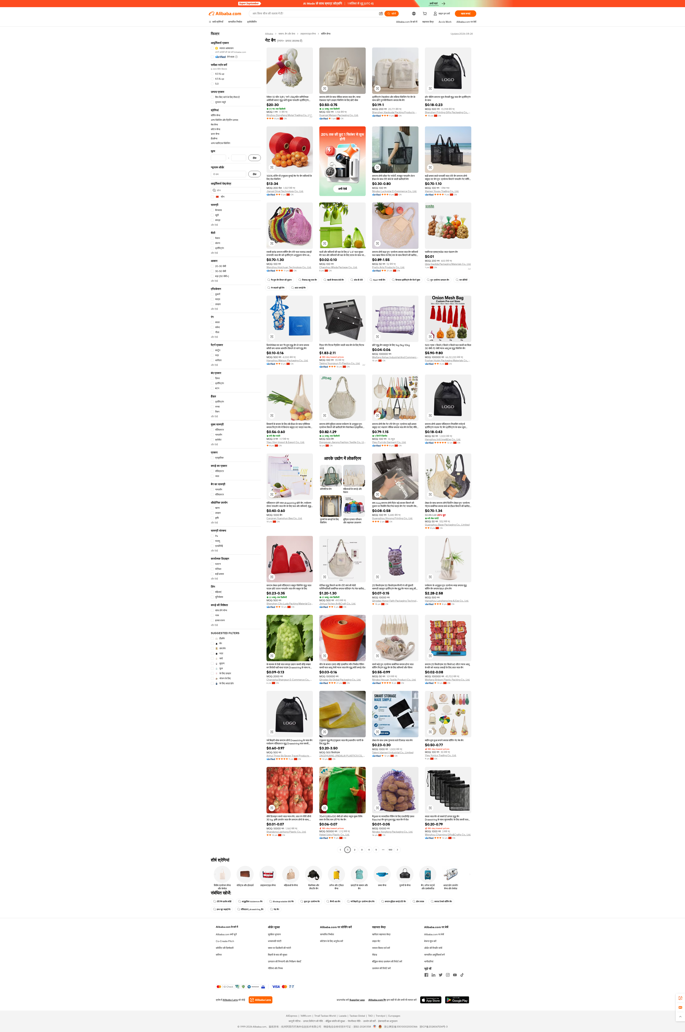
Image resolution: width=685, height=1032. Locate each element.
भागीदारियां (428, 961)
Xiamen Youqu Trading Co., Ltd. (442, 191)
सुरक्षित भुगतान (274, 934)
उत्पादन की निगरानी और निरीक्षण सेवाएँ (284, 961)
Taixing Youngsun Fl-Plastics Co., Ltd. (339, 363)
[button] (381, 13)
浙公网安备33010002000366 (400, 1026)
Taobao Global (357, 1015)
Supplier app (357, 999)
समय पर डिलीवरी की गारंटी (279, 947)
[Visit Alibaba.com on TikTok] (462, 975)
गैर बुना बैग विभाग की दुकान (281, 280)
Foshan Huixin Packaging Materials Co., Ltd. (448, 360)
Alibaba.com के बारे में (227, 926)
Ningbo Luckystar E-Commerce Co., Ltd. (394, 191)
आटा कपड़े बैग (300, 288)
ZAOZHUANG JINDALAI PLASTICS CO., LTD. (342, 755)
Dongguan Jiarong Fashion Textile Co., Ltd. (342, 442)
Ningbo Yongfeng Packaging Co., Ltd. (392, 831)
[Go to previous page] (340, 850)
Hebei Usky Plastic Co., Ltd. (334, 834)
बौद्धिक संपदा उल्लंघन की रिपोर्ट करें (387, 961)
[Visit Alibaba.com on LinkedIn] (433, 975)
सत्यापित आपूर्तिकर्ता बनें (434, 954)
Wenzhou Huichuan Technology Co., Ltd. (289, 267)
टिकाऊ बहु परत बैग (309, 280)
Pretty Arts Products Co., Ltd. (388, 267)
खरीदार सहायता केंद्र (381, 934)
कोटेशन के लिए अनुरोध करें (331, 941)
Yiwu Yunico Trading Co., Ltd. (440, 755)
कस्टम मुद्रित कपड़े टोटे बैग (395, 901)
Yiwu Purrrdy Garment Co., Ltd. (389, 442)
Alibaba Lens (230, 999)
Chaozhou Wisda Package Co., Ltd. (338, 267)
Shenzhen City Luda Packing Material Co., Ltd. (290, 603)
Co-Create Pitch (225, 941)
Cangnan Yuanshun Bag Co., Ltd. (284, 518)
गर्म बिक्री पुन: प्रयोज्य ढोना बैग (362, 901)
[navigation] (236, 442)
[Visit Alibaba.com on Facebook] (426, 975)
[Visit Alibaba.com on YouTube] (455, 975)
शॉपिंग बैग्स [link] (325, 33)
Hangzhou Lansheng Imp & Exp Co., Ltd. (447, 600)
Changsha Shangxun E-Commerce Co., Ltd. (290, 679)
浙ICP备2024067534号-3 (434, 1026)
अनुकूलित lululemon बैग (252, 901)
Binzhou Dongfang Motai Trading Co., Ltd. (289, 115)
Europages (394, 1015)
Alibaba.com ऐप (377, 999)
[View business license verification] (374, 1026)
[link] (680, 998)
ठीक (254, 157)
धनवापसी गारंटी (274, 941)
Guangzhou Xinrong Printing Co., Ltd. (392, 518)
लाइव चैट (376, 941)
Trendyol (380, 1015)
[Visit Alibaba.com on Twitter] (440, 975)
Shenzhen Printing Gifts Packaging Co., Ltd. (448, 112)
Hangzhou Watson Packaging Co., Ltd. (287, 360)
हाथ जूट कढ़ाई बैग (223, 909)
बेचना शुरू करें (430, 941)
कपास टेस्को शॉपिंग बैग (443, 901)
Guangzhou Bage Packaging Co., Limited (447, 524)
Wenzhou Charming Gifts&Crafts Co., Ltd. (448, 834)
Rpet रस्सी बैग (379, 280)
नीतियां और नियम (275, 968)
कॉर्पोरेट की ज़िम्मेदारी (225, 947)
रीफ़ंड (374, 954)
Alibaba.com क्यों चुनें (226, 934)
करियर (219, 954)
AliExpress (291, 1015)
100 (390, 849)
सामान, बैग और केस (286, 33)
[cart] (425, 14)
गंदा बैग (276, 909)
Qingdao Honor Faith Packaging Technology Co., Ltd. (395, 600)
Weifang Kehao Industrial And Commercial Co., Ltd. (395, 357)
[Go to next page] (397, 850)
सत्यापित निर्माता (327, 934)
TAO (370, 1015)
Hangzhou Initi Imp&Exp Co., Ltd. (443, 439)
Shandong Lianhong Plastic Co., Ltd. (286, 831)
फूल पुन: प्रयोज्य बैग (312, 901)
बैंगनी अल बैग (335, 901)
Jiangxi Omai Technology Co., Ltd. (285, 191)
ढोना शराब (420, 901)
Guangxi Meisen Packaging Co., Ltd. (338, 115)
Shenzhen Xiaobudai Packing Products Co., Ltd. (395, 112)
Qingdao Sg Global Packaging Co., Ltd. (340, 679)
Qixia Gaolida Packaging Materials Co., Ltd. (448, 264)
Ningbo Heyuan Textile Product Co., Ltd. (394, 679)
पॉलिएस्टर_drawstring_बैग (252, 909)
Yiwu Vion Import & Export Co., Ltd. (286, 442)
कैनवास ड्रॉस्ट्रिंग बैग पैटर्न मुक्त (407, 280)
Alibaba (269, 33)
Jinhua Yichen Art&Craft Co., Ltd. (337, 603)
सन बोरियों (463, 280)
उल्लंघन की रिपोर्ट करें (381, 968)
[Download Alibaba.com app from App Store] (431, 999)
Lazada (342, 1015)
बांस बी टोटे (358, 280)
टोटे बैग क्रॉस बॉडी (224, 901)
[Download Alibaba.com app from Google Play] (457, 999)
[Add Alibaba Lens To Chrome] (260, 999)
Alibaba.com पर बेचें (434, 934)
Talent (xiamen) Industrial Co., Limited (392, 752)
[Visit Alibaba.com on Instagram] (448, 975)
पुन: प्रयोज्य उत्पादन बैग (439, 280)
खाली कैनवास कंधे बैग (335, 280)
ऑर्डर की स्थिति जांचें (433, 947)
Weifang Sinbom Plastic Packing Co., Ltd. (447, 679)
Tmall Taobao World (325, 1015)
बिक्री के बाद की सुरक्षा (277, 954)
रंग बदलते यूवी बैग (277, 288)
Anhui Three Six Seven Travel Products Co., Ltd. (290, 755)
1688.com (305, 1015)
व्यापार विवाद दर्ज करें (381, 947)
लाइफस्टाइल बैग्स (308, 33)
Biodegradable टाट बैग (283, 901)
